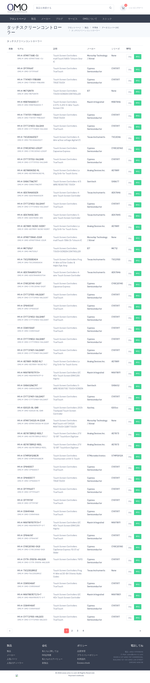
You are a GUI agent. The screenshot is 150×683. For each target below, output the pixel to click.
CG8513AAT (29, 328)
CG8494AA (28, 511)
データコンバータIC (110, 27)
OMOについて (90, 18)
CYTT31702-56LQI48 (33, 159)
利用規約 (81, 659)
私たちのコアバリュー (52, 659)
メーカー (46, 18)
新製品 (45, 663)
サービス (72, 18)
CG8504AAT (29, 583)
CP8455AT (28, 306)
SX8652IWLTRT (30, 385)
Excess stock (83, 663)
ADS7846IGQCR (30, 192)
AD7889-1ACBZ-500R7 (34, 226)
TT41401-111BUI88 (32, 79)
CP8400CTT (29, 478)
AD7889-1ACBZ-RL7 (32, 361)
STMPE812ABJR (31, 456)
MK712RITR (28, 91)
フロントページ (18, 18)
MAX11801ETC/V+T (32, 594)
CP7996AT (28, 68)
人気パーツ (12, 659)
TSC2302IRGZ (30, 570)
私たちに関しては (50, 651)
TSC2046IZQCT (30, 137)
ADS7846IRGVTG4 (32, 272)
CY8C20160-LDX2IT (32, 148)
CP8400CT (28, 467)
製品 (33, 18)
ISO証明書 (46, 655)
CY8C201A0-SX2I (31, 546)
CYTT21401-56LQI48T (34, 350)
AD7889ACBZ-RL (31, 170)
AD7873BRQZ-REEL (32, 444)
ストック (107, 18)
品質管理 (81, 651)
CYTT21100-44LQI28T (34, 294)
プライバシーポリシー (87, 655)
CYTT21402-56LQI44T (34, 204)
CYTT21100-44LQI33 (33, 617)
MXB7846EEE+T (31, 102)
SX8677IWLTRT (30, 181)
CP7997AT (28, 500)
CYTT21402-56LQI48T (34, 317)
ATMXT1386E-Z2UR (32, 237)
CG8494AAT (29, 605)
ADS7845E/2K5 (30, 215)
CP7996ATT (29, 489)
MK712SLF (28, 248)
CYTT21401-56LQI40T (34, 396)
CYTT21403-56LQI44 (33, 126)
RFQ (137, 57)
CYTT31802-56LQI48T (34, 339)
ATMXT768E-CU (31, 55)
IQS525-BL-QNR (31, 408)
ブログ (59, 18)
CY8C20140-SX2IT (32, 283)
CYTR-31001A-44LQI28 (34, 559)
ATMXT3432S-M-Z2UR (34, 420)
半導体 (95, 27)
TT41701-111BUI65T (32, 115)
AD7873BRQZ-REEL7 (33, 433)
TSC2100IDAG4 (30, 259)
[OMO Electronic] (17, 8)
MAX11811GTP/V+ (31, 372)
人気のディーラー (15, 663)
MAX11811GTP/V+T (32, 522)
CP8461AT (28, 535)
